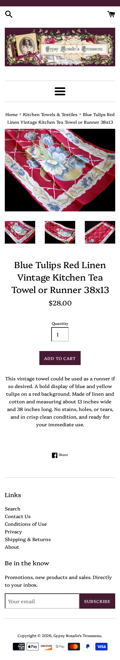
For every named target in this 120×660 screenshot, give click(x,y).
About (12, 546)
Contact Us (18, 516)
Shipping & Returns (28, 539)
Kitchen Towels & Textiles (50, 114)
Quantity (60, 323)
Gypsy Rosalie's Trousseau (77, 635)
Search (12, 508)
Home (11, 114)
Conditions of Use (26, 523)
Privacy (13, 531)
